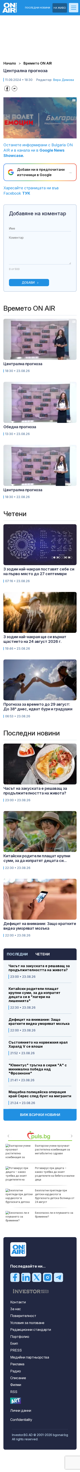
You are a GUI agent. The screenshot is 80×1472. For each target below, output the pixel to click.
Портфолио (19, 1336)
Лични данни (20, 1410)
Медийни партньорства (29, 1357)
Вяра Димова (63, 80)
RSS (13, 1391)
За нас (15, 1308)
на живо (60, 7)
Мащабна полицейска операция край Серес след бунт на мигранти (40, 1094)
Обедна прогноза (19, 427)
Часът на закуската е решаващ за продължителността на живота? (39, 968)
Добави (28, 282)
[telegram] (58, 1277)
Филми (15, 1384)
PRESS (16, 1350)
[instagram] (47, 1277)
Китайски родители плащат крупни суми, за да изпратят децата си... (36, 858)
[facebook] (15, 1277)
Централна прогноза (22, 364)
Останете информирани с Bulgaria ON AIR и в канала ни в (38, 150)
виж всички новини (40, 1115)
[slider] (36, 134)
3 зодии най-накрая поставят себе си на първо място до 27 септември (38, 571)
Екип (14, 1343)
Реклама (17, 1364)
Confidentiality (21, 1419)
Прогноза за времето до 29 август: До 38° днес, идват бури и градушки (37, 706)
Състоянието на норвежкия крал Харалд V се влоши (38, 1044)
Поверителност (23, 1315)
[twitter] (36, 1277)
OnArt (15, 1401)
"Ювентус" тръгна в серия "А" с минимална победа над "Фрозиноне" (38, 1069)
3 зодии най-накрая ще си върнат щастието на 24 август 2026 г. (34, 639)
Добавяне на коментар (37, 213)
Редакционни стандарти (30, 1329)
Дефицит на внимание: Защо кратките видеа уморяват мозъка (39, 1022)
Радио (15, 1371)
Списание (18, 1377)
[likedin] (26, 1277)
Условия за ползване (27, 1322)
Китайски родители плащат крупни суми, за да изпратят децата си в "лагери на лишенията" (34, 995)
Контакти (18, 1302)
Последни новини (37, 8)
